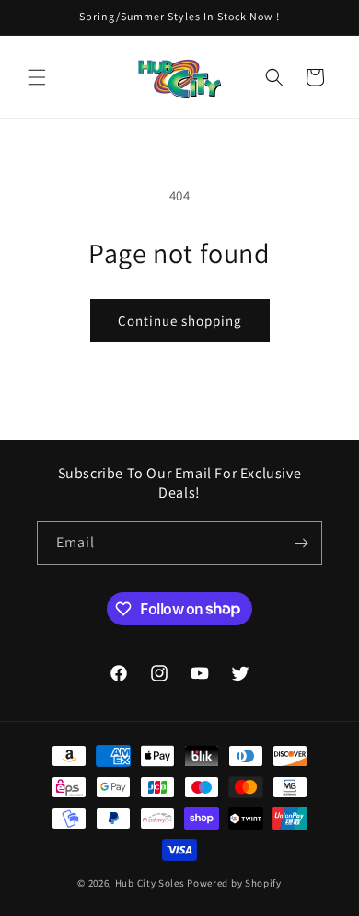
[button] (37, 77)
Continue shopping (180, 320)
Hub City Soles (150, 882)
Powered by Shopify (234, 882)
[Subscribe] (301, 543)
